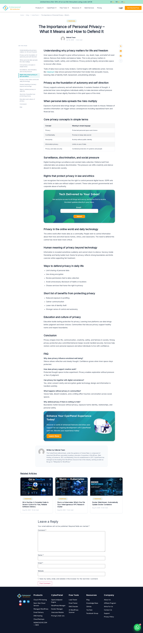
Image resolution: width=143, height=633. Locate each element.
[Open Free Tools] (68, 8)
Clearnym (50, 72)
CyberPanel (35, 15)
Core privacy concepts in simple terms (27, 65)
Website (41, 571)
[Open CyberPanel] (56, 8)
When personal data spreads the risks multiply (29, 60)
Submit (79, 216)
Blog (27, 15)
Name (41, 555)
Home (22, 15)
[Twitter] (24, 601)
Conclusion (23, 104)
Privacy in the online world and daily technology (29, 80)
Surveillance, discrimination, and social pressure (28, 70)
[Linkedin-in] (28, 601)
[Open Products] (43, 8)
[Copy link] (121, 61)
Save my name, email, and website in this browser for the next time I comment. (69, 579)
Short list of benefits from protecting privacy (27, 95)
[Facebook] (20, 601)
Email (78, 207)
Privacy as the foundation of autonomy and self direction (28, 56)
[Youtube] (20, 604)
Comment (42, 530)
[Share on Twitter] (121, 46)
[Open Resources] (80, 8)
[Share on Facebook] (121, 56)
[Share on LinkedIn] (121, 51)
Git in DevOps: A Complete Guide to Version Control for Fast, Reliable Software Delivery (35, 504)
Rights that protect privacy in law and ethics (28, 75)
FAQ (21, 107)
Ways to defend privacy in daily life (28, 90)
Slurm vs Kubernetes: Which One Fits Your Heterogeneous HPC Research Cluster (71, 504)
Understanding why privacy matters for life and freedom (28, 51)
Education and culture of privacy (27, 100)
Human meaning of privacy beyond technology (28, 85)
